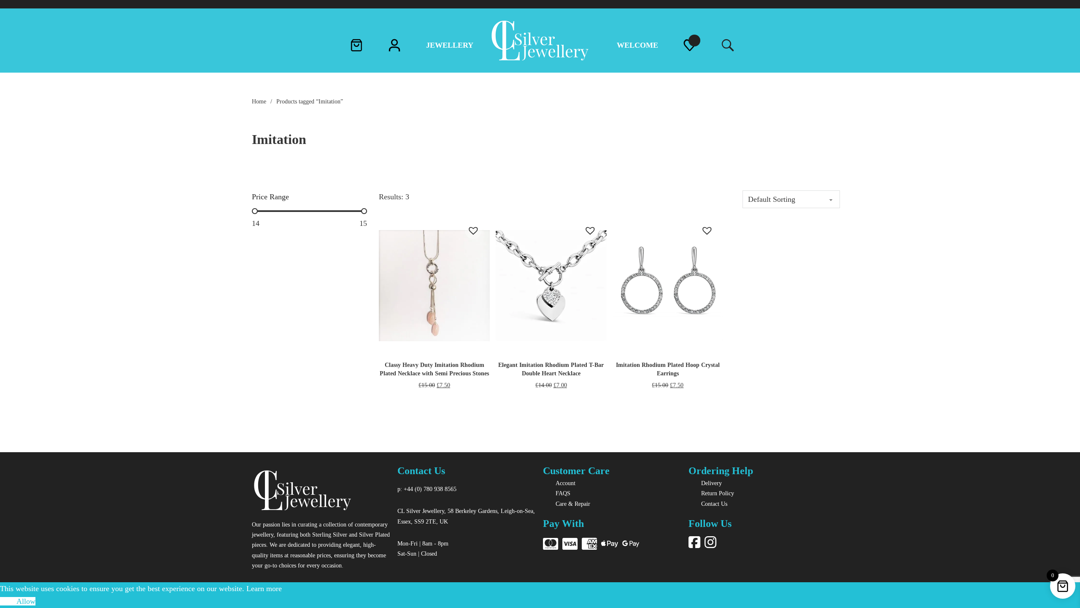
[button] (469, 226)
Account (565, 483)
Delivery (711, 483)
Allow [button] (25, 601)
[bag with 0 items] (356, 47)
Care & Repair (573, 503)
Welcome (637, 45)
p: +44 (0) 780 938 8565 (426, 489)
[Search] (725, 46)
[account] (394, 47)
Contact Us (714, 503)
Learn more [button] (264, 588)
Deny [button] (8, 601)
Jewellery (449, 45)
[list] (689, 47)
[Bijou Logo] (302, 491)
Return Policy (717, 493)
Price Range (270, 197)
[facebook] (694, 542)
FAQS (563, 493)
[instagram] (710, 542)
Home (259, 101)
